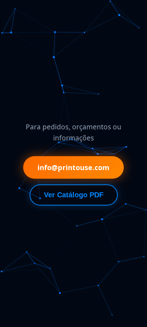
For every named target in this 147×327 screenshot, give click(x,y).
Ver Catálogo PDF (73, 195)
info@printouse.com (73, 167)
